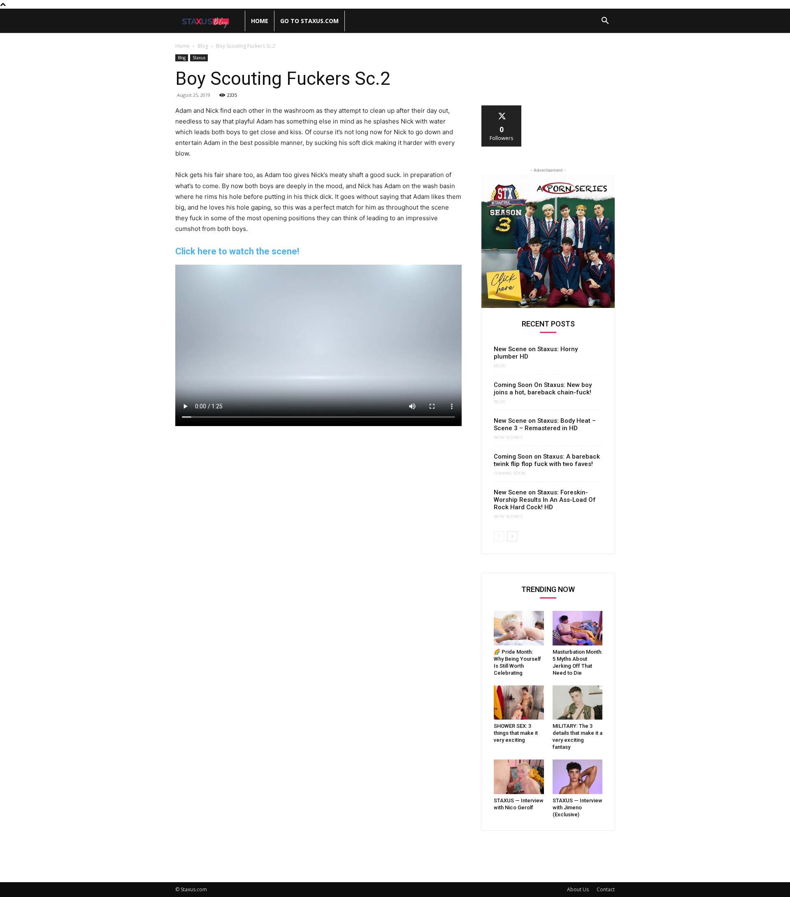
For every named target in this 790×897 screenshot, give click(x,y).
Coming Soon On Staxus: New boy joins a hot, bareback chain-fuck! (543, 388)
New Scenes (508, 438)
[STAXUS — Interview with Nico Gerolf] (519, 777)
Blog (203, 45)
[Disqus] (318, 535)
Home (259, 21)
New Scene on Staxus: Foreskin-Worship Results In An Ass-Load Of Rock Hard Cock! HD (545, 500)
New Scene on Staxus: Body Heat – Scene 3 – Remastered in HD (545, 424)
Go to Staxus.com (309, 21)
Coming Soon (509, 473)
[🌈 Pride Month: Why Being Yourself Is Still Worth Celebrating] (519, 628)
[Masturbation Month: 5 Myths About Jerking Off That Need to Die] (578, 628)
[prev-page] (499, 536)
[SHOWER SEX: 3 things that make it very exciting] (519, 702)
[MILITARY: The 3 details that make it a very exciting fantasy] (578, 702)
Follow (501, 108)
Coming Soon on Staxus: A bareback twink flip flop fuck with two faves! (547, 460)
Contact (606, 889)
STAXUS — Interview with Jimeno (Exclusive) (577, 807)
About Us (578, 889)
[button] (605, 22)
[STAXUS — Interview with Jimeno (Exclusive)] (578, 777)
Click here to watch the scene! (237, 251)
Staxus (199, 58)
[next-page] (512, 536)
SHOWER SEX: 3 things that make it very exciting (516, 733)
